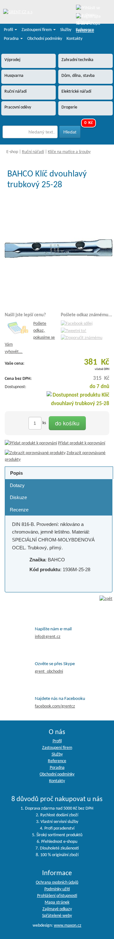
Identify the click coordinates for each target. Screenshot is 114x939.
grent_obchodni (49, 671)
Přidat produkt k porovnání (81, 443)
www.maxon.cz (67, 925)
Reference (85, 30)
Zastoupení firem (37, 30)
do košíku (67, 423)
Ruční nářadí (33, 152)
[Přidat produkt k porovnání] (31, 443)
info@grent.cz (47, 636)
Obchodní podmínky (44, 38)
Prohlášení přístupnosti (57, 895)
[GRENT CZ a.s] (17, 12)
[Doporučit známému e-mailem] (81, 338)
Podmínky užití (57, 889)
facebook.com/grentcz (55, 706)
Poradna (12, 38)
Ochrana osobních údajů (57, 882)
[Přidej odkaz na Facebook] (76, 323)
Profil (9, 30)
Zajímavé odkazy (57, 909)
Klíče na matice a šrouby (69, 152)
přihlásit (83, 22)
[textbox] (30, 132)
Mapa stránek (57, 902)
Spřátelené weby (57, 915)
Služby (65, 30)
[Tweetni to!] (73, 331)
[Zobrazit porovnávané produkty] (35, 453)
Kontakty (74, 38)
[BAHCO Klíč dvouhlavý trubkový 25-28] (58, 248)
